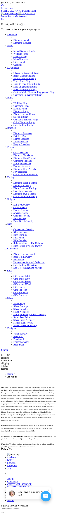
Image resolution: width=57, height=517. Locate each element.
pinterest (11, 462)
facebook (11, 457)
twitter (10, 460)
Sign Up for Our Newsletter (14, 505)
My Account (7, 8)
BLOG (10, 500)
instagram (12, 465)
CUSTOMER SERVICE (19, 484)
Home (10, 374)
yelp (9, 468)
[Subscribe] (2, 512)
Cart (3, 5)
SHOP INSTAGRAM (18, 487)
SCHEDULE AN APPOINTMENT (18, 10)
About (10, 479)
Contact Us (12, 481)
